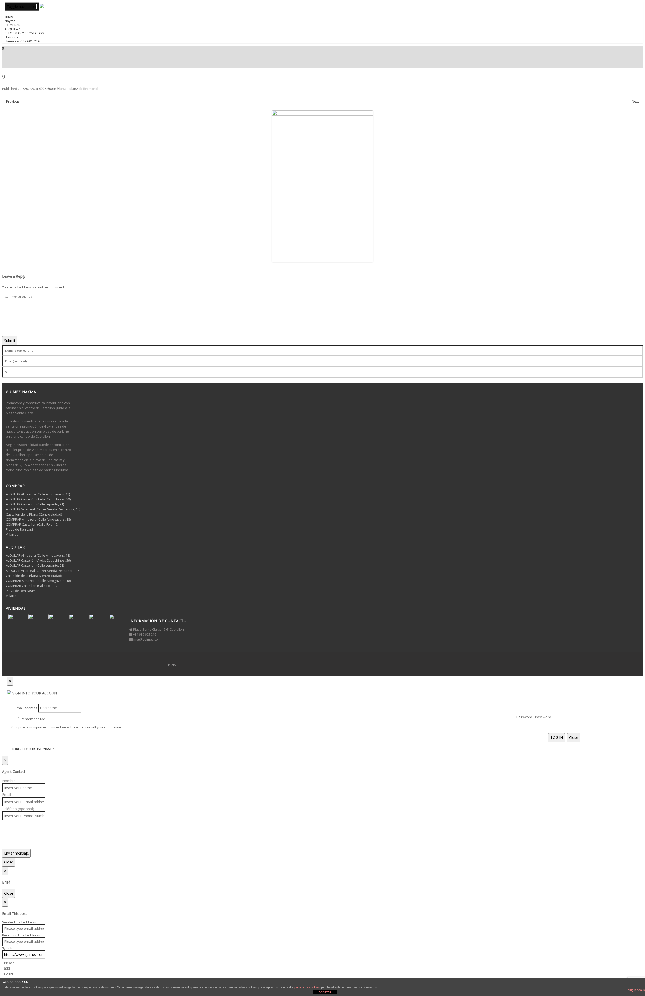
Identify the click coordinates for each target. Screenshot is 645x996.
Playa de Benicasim (21, 529)
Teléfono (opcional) (18, 808)
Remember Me (32, 719)
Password (524, 717)
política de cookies (307, 987)
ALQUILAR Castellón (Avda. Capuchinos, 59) (38, 499)
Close (573, 737)
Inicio (172, 665)
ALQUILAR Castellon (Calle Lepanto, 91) (35, 504)
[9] (322, 186)
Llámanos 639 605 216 (22, 41)
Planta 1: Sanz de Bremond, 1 (79, 89)
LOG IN (556, 737)
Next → (637, 101)
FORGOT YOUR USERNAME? (33, 749)
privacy (23, 727)
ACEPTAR (325, 992)
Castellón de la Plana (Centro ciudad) (34, 514)
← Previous (11, 101)
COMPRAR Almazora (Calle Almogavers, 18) (38, 519)
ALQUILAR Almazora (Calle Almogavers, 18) (38, 494)
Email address (26, 707)
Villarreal (12, 534)
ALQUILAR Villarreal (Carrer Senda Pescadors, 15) (43, 509)
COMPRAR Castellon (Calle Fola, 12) (32, 524)
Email (6, 794)
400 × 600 (46, 89)
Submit (9, 340)
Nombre (9, 780)
